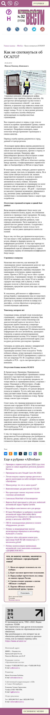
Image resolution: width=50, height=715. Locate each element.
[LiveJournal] (25, 453)
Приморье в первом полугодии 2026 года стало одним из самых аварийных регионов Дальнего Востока (25, 466)
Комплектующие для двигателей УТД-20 (22, 489)
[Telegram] (30, 453)
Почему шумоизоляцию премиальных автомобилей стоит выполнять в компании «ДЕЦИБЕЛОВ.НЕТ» (23, 548)
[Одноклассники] (10, 453)
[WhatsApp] (40, 453)
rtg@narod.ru (14, 692)
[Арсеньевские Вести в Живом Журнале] (17, 29)
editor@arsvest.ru (16, 678)
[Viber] (35, 453)
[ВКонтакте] (5, 453)
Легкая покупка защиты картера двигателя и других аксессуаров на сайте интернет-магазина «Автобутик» (25, 478)
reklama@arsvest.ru (17, 702)
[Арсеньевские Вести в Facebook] (9, 29)
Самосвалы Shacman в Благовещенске (22, 498)
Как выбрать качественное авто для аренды (23, 508)
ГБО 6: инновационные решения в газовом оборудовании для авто (23, 524)
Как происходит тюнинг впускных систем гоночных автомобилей (23, 493)
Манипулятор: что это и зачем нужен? (21, 485)
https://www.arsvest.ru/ (15, 641)
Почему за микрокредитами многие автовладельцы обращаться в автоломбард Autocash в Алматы (22, 531)
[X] (20, 453)
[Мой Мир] (15, 453)
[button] (40, 3)
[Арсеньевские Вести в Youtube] (42, 29)
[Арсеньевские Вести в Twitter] (34, 29)
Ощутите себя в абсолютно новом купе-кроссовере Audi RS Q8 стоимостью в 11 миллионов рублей (22, 539)
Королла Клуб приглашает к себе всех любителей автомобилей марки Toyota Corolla (25, 503)
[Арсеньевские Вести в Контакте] (25, 29)
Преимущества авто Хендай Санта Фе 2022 (23, 473)
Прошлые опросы (14, 600)
